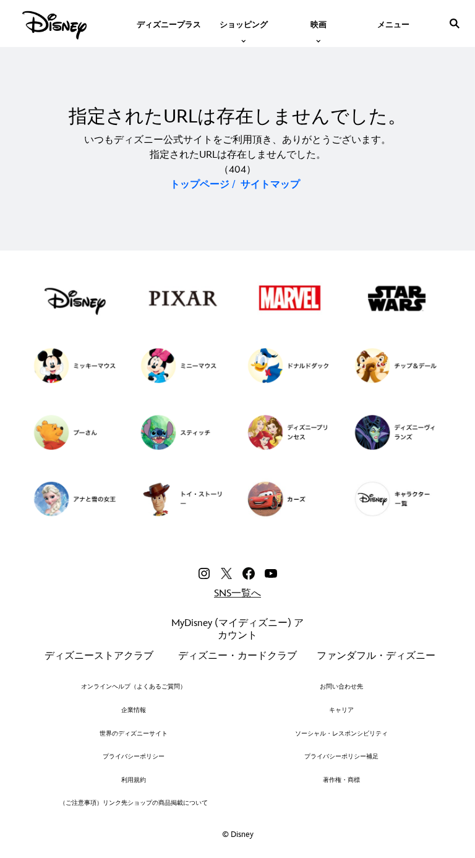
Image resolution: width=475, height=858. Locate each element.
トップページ (199, 185)
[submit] (454, 23)
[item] (244, 23)
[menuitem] (169, 23)
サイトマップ (270, 185)
